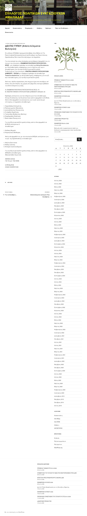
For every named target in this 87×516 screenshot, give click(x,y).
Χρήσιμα (48, 28)
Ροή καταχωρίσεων (60, 441)
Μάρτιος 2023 (58, 291)
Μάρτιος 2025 (58, 231)
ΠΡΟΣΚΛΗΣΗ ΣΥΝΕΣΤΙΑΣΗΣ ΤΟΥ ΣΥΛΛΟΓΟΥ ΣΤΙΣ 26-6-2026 (54, 496)
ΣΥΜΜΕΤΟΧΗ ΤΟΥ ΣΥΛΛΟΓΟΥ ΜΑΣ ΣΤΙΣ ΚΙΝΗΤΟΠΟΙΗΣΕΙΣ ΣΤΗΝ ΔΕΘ (57, 473)
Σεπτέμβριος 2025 (59, 212)
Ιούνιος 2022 (58, 317)
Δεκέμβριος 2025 (59, 203)
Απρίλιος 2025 (58, 228)
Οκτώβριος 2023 (59, 272)
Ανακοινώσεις (17, 28)
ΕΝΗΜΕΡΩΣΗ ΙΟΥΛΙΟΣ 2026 (62, 96)
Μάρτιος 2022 (58, 326)
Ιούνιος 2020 (58, 377)
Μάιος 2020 (57, 380)
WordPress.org (58, 447)
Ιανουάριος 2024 (59, 266)
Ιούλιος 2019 (58, 405)
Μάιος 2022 (57, 320)
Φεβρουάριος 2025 (59, 234)
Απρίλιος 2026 (58, 190)
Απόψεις (39, 28)
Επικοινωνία (9, 32)
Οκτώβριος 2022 (59, 304)
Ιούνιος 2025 (58, 222)
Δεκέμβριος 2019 (59, 396)
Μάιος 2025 (57, 225)
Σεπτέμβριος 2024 (59, 244)
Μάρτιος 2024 (58, 260)
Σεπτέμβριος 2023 (59, 275)
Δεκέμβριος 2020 (59, 361)
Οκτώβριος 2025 (59, 209)
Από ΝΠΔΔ (57, 419)
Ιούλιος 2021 (58, 342)
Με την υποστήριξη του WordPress (14, 512)
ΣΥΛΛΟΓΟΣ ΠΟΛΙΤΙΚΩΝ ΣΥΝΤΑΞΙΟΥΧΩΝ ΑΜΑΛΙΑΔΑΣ (35, 15)
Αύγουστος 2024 (59, 247)
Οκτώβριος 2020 (59, 367)
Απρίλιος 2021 (58, 348)
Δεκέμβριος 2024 (59, 241)
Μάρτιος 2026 (58, 193)
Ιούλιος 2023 (58, 279)
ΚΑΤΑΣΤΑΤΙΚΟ (58, 428)
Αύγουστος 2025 (59, 215)
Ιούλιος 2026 (58, 180)
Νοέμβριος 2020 (59, 364)
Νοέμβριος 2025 (59, 206)
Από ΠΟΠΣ (9, 182)
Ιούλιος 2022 (58, 313)
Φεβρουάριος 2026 (59, 196)
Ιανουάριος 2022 (59, 333)
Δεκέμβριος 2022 (59, 301)
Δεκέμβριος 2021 (59, 336)
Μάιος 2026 (57, 187)
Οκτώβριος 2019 (59, 402)
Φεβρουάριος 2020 (59, 390)
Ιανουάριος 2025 (59, 237)
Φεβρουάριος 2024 (59, 263)
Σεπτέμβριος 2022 (59, 307)
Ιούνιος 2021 (58, 345)
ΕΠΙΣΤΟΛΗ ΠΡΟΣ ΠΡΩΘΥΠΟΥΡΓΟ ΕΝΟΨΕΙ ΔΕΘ (67, 91)
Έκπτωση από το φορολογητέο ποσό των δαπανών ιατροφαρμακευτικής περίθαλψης (67, 129)
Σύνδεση (56, 438)
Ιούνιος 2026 (58, 183)
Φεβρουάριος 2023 (59, 294)
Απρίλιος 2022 (58, 323)
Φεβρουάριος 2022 (59, 329)
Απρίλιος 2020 (58, 383)
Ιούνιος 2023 (58, 282)
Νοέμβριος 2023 (59, 269)
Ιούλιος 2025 (58, 218)
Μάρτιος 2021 (58, 352)
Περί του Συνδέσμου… (62, 28)
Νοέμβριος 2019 (59, 399)
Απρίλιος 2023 (58, 288)
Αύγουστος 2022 (59, 310)
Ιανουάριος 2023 (59, 298)
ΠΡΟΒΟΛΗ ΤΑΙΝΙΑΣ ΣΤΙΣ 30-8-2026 (64, 80)
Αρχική (7, 28)
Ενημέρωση (28, 28)
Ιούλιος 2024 (58, 250)
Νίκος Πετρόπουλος (20, 43)
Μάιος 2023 (57, 285)
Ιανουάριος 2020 (59, 393)
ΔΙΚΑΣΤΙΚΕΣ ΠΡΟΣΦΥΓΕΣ (61, 119)
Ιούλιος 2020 (58, 374)
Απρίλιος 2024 (58, 256)
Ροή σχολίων (58, 444)
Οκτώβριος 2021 (59, 339)
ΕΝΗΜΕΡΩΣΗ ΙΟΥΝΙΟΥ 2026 (62, 107)
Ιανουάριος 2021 (59, 358)
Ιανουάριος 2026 (59, 199)
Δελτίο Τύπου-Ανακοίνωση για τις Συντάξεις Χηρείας (53, 487)
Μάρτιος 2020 (58, 386)
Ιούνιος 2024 (58, 253)
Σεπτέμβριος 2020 (59, 371)
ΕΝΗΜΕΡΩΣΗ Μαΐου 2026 (61, 123)
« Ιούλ (60, 169)
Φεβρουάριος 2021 (59, 355)
